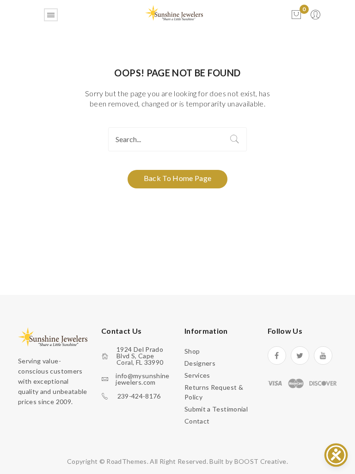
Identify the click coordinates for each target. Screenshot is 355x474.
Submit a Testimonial (216, 409)
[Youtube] (323, 355)
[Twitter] (300, 355)
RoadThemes (126, 461)
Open (51, 14)
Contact (196, 421)
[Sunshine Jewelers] (174, 12)
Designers (199, 363)
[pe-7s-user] (316, 17)
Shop (192, 351)
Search (234, 139)
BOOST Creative (260, 461)
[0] (296, 15)
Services (197, 375)
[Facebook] (277, 355)
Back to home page (178, 178)
